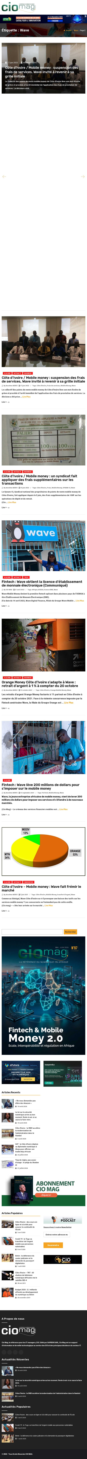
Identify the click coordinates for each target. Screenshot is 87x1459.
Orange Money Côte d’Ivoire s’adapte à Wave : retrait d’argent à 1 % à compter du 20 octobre (40, 684)
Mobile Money (66, 386)
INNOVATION (28, 882)
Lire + (4, 402)
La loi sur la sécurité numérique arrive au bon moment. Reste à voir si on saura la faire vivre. (26, 1116)
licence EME (48, 590)
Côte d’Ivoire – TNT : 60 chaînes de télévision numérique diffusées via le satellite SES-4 (26, 1276)
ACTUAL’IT (17, 373)
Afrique (34, 590)
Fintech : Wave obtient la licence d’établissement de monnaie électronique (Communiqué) (42, 583)
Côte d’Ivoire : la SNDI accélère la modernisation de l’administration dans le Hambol (27, 1132)
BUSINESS (27, 373)
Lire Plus (26, 397)
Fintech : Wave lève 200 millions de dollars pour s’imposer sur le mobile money (40, 787)
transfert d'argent (63, 894)
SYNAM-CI (66, 488)
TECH (26, 577)
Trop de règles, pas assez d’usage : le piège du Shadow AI (27, 1162)
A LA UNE (7, 373)
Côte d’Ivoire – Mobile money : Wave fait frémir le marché (41, 888)
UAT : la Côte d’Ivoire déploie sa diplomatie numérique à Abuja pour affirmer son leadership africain (26, 1148)
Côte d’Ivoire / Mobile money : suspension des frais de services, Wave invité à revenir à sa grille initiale (41, 72)
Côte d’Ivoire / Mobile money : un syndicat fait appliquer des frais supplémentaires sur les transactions (39, 479)
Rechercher (70, 932)
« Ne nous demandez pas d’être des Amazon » (25, 1102)
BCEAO (40, 590)
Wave (74, 386)
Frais (49, 488)
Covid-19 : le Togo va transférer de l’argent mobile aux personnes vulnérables (24, 1243)
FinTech (45, 793)
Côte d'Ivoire (41, 386)
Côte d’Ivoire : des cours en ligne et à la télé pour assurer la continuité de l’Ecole (26, 1226)
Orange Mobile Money (58, 690)
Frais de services (53, 386)
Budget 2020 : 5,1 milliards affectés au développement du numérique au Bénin (26, 1292)
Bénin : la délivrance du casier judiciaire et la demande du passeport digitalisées (24, 1259)
